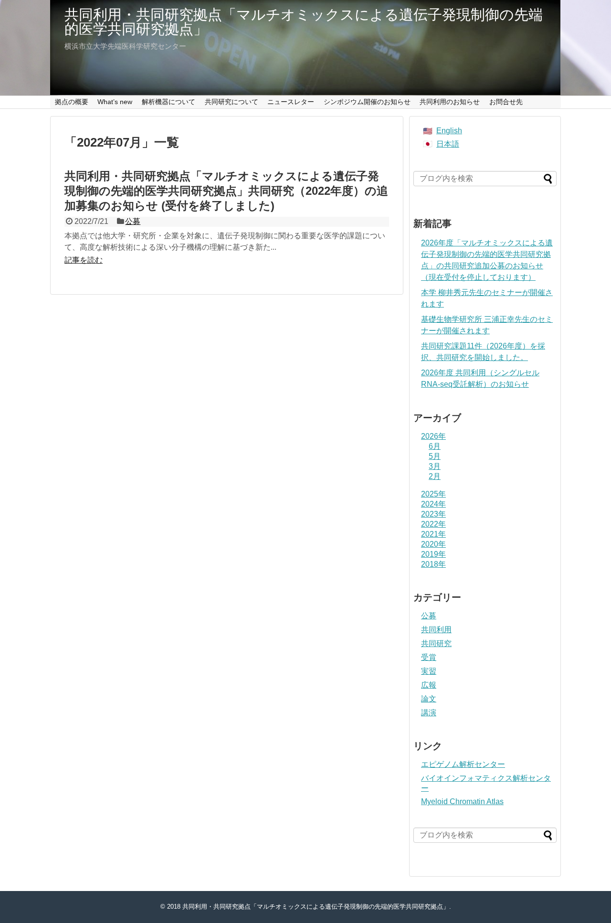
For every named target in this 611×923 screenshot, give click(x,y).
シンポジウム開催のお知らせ (367, 102)
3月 (435, 466)
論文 (428, 699)
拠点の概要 (71, 102)
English (449, 131)
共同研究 (436, 643)
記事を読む (83, 260)
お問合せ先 (506, 102)
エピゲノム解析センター (463, 764)
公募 (132, 221)
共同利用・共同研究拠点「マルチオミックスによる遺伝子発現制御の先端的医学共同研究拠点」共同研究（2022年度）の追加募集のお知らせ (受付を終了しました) (226, 191)
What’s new (114, 102)
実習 (428, 671)
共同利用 (436, 630)
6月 (435, 446)
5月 (435, 456)
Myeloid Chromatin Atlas (462, 801)
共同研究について (231, 102)
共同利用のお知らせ (450, 102)
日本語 (447, 144)
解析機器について (168, 102)
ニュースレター (290, 102)
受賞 (428, 657)
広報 (428, 685)
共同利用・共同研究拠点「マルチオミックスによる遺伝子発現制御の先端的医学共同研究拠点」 (303, 22)
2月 (435, 476)
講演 (428, 713)
